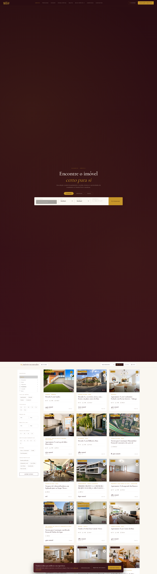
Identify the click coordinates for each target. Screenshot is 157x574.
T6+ (25, 410)
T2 (28, 407)
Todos (89, 193)
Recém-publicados (24, 460)
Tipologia (22, 404)
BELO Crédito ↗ (80, 3)
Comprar (69, 193)
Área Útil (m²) (23, 422)
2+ (24, 433)
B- (31, 440)
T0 (21, 407)
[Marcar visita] (71, 372)
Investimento (30, 466)
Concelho (22, 373)
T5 (21, 410)
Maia (29, 391)
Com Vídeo (33, 463)
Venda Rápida (62, 3)
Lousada (29, 389)
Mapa (134, 364)
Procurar (45, 3)
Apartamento (23, 397)
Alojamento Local (24, 463)
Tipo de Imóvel (24, 394)
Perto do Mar (23, 468)
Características (24, 457)
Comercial (28, 400)
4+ (32, 433)
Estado (21, 447)
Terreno (22, 400)
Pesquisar (116, 201)
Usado (32, 450)
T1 (24, 407)
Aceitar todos (114, 567)
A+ (21, 440)
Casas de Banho (24, 430)
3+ (28, 433)
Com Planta (22, 466)
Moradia (30, 397)
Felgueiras (29, 384)
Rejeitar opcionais (99, 567)
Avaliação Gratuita (145, 3)
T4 (36, 407)
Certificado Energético (27, 437)
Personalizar (85, 567)
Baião (29, 382)
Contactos (99, 3)
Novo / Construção (24, 450)
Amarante (29, 380)
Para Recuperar (23, 453)
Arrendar (79, 193)
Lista (127, 364)
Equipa (71, 3)
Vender (53, 3)
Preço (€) (22, 414)
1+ (20, 433)
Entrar (133, 3)
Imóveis (37, 3)
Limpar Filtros (28, 474)
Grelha (120, 364)
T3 (32, 407)
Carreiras (90, 3)
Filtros (45, 364)
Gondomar (29, 386)
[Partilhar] (71, 375)
